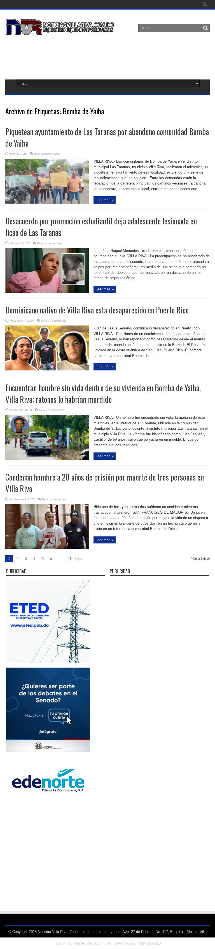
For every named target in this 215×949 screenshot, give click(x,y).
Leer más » (104, 200)
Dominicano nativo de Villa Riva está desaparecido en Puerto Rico (97, 310)
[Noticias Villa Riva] (60, 31)
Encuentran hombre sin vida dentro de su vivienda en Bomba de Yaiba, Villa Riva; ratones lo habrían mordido (103, 393)
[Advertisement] (107, 56)
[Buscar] (205, 28)
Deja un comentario (46, 153)
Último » (75, 559)
